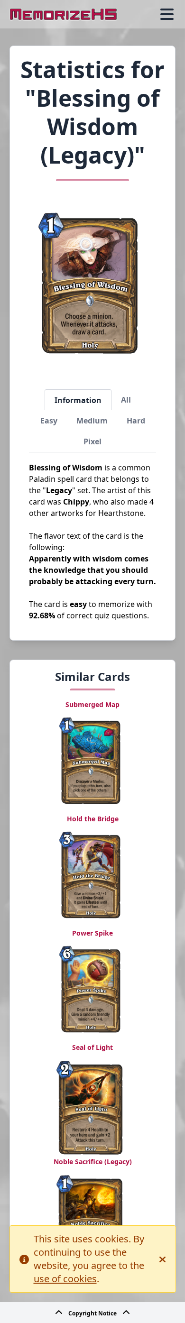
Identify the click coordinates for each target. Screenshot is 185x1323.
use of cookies (65, 1278)
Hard (136, 420)
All (126, 400)
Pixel (92, 441)
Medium (92, 420)
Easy (48, 420)
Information (78, 400)
